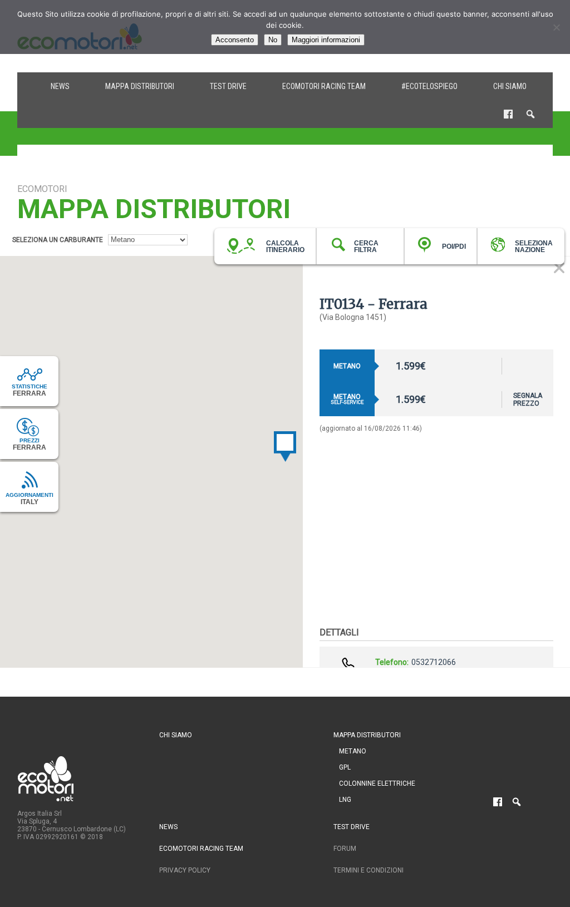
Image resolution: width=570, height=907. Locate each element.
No (272, 40)
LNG (345, 800)
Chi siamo (510, 86)
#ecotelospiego (429, 86)
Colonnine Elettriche (377, 783)
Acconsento (234, 40)
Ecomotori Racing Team (324, 86)
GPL (345, 767)
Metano (352, 751)
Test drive (228, 86)
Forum (344, 848)
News (60, 86)
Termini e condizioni (368, 870)
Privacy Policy (184, 870)
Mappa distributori (139, 86)
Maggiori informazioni (326, 40)
